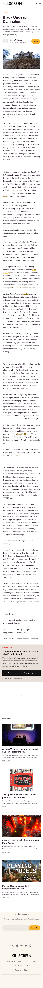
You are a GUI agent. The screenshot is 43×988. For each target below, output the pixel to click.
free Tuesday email (16, 678)
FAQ (20, 961)
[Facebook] (17, 945)
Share (36, 41)
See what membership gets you (21, 673)
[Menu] (40, 3)
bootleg (6, 196)
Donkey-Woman (18, 288)
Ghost (26, 970)
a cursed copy (17, 190)
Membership (11, 961)
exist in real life (15, 455)
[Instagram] (30, 945)
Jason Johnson (16, 40)
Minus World (21, 434)
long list (25, 294)
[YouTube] (26, 945)
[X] (13, 945)
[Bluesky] (21, 945)
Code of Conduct (30, 961)
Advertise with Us (21, 965)
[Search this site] (36, 3)
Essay (5, 13)
